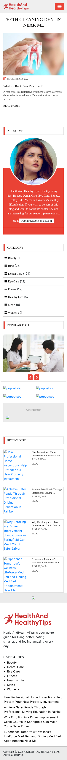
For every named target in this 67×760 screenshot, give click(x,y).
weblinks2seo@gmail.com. (36, 220)
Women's (13, 312)
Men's (11, 304)
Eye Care (13, 281)
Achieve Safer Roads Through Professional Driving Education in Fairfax (47, 492)
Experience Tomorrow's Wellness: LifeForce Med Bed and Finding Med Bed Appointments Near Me (32, 736)
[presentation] (30, 377)
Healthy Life (15, 297)
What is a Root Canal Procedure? (22, 86)
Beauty (12, 258)
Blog (11, 265)
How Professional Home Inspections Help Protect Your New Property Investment (47, 455)
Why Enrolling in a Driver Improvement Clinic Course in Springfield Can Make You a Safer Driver (31, 721)
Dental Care (15, 273)
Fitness (12, 289)
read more (11, 105)
